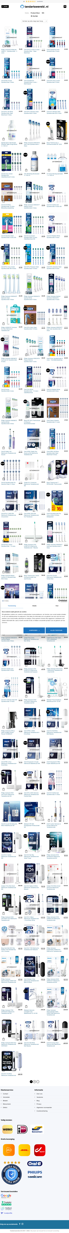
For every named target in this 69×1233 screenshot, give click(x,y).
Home (27, 13)
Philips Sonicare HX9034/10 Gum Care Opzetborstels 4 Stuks (32, 144)
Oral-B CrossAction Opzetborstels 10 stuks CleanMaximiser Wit (30, 237)
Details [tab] (34, 605)
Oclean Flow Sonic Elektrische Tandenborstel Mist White (31, 639)
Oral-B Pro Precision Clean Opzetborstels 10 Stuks (31, 267)
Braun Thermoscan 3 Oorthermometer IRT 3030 (54, 143)
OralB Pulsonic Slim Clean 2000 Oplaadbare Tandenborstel (54, 639)
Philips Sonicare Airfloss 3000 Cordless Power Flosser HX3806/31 (8, 732)
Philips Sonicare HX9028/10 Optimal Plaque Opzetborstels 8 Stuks (9, 639)
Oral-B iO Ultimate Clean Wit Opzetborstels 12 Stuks (9, 700)
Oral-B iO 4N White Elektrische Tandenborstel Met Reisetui (54, 732)
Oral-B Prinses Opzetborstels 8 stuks (7, 390)
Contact (5, 1094)
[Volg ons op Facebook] (20, 1224)
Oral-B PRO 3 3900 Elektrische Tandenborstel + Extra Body (32, 732)
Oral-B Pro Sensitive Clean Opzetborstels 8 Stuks (54, 267)
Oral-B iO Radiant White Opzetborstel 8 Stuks (53, 390)
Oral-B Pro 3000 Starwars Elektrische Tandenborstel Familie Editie (31, 794)
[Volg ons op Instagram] (22, 1224)
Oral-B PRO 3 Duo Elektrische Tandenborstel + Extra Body (9, 763)
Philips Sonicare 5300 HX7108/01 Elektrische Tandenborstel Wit (30, 701)
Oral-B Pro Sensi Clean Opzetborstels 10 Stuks (30, 328)
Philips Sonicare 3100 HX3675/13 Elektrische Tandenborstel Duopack (30, 670)
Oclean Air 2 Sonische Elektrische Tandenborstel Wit (31, 484)
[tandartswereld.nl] (34, 6)
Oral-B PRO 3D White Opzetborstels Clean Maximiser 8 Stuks (53, 453)
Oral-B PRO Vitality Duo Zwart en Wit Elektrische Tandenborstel (31, 453)
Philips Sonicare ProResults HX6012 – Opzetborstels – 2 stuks (9, 51)
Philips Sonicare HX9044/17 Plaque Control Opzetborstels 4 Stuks (32, 206)
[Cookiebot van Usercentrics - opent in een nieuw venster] (59, 601)
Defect (5, 1107)
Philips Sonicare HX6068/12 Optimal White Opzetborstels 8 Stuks (9, 422)
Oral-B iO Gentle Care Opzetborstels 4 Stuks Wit (54, 205)
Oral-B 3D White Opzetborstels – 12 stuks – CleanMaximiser (31, 391)
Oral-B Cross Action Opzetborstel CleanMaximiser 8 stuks (8, 175)
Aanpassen (33, 630)
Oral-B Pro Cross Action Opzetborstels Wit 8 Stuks (8, 267)
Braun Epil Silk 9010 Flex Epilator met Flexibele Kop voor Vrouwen (8, 949)
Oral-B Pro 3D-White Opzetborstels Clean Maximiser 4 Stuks (7, 113)
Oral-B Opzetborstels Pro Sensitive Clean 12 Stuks (8, 483)
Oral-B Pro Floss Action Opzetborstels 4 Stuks (53, 81)
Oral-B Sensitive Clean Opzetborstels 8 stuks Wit (8, 236)
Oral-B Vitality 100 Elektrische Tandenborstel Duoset (8, 453)
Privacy (39, 1104)
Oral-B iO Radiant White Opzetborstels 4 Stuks (53, 236)
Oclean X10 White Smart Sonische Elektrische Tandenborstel (53, 887)
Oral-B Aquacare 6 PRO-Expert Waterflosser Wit (54, 762)
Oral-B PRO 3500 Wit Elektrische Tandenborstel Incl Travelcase (31, 515)
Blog (38, 1100)
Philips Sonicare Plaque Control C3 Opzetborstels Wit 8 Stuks (8, 577)
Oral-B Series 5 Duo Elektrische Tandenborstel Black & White (31, 980)
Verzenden (6, 1097)
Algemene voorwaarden (44, 1107)
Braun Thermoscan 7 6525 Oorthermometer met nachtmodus (31, 577)
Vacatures (40, 1097)
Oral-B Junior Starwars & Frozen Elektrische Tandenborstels (54, 825)
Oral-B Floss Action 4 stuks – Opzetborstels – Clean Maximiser (32, 51)
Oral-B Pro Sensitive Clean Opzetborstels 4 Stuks (31, 112)
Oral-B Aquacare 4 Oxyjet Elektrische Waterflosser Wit (32, 762)
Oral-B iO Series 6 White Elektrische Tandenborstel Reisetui (31, 887)
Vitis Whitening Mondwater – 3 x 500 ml (32, 174)
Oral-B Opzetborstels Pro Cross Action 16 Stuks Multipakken (54, 515)
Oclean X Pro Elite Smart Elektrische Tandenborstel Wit (8, 887)
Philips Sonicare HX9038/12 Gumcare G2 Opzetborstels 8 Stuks (9, 360)
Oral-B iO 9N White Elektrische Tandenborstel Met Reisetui (31, 1044)
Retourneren (7, 1104)
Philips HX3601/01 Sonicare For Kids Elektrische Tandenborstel (9, 329)
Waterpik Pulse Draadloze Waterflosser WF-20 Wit (54, 700)
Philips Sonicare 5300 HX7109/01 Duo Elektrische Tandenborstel (9, 918)
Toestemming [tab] (12, 605)
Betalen (5, 1100)
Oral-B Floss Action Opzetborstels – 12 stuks (8, 545)
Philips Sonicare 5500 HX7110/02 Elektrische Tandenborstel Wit (7, 794)
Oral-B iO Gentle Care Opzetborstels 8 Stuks (7, 669)
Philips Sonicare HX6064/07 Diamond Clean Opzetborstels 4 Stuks (9, 298)
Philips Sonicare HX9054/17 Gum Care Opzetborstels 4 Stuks (54, 329)
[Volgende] (37, 1081)
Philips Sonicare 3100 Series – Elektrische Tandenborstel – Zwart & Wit (55, 670)
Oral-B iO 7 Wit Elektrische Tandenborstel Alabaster (31, 948)
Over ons (39, 1094)
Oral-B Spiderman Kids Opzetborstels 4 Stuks (53, 50)
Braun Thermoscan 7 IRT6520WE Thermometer (54, 483)
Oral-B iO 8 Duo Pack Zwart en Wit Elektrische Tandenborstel (53, 1044)
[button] (5, 6)
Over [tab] (57, 605)
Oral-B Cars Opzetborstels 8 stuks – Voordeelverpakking (55, 359)
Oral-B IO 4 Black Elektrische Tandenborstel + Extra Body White (31, 918)
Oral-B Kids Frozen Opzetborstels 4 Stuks (7, 81)
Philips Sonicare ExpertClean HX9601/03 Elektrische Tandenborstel (54, 949)
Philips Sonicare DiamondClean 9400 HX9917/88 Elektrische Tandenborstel (53, 1012)
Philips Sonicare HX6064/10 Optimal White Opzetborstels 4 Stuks (32, 298)
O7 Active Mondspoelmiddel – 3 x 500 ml (55, 174)
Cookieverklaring (42, 1111)
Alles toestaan (56, 630)
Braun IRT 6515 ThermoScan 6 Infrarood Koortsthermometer (32, 422)
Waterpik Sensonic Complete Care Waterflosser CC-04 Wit (30, 1011)
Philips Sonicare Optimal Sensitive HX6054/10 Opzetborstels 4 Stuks (53, 298)
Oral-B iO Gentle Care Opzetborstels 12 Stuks (53, 793)
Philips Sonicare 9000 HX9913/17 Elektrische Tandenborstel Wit (53, 980)
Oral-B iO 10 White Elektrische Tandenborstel (8, 1074)
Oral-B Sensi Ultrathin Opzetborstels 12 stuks (53, 421)
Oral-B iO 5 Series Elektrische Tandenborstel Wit (8, 856)
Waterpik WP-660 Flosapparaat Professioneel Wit (31, 825)
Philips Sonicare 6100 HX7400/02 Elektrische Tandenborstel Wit (53, 856)
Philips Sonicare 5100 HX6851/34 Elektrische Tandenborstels (53, 918)
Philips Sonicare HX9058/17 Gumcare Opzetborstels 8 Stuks (54, 546)
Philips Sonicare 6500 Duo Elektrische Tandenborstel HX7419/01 (8, 1044)
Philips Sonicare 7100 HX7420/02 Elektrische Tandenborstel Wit (7, 1011)
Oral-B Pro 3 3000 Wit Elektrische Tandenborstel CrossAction (8, 515)
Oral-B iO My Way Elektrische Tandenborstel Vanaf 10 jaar (31, 856)
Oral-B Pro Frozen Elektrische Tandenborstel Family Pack (54, 577)
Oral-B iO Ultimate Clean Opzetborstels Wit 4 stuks (54, 112)
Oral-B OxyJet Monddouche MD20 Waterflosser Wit (9, 824)
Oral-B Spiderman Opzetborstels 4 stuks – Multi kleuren (31, 82)
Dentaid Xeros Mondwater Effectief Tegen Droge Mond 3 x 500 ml (9, 144)
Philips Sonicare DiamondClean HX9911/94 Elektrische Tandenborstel (8, 980)
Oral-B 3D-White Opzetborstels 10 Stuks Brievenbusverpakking (8, 206)
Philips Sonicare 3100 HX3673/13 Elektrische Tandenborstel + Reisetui (31, 546)
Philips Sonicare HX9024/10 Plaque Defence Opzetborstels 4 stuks (32, 360)
